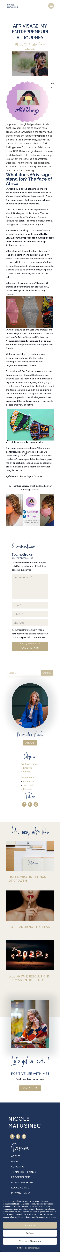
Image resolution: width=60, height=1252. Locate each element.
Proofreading (21, 1177)
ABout (30, 742)
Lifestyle (34, 44)
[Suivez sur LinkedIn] (30, 804)
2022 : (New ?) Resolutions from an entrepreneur (29, 978)
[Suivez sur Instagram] (35, 804)
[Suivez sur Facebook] (24, 804)
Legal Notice (20, 1187)
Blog (14, 1161)
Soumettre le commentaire (30, 646)
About (15, 1156)
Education (28, 781)
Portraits (27, 789)
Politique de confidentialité (28, 1248)
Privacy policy (21, 1193)
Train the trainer (23, 1172)
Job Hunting (29, 785)
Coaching (17, 1166)
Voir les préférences (30, 1241)
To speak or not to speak (29, 927)
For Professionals (30, 764)
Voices (26, 771)
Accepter (30, 1225)
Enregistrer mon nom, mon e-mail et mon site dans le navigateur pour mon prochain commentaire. (30, 634)
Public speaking (22, 1182)
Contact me (30, 1088)
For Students (28, 777)
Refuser (30, 1233)
